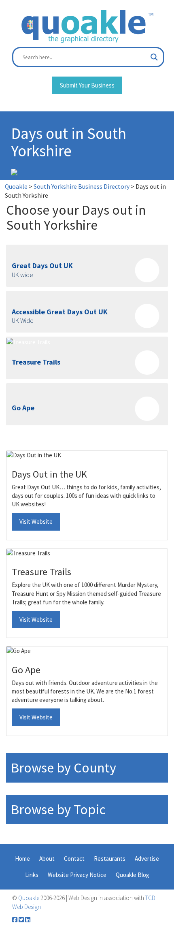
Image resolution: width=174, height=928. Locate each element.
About (47, 858)
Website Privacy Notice (77, 875)
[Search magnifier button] (154, 57)
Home (22, 858)
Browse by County (63, 767)
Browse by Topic (58, 809)
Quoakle (28, 898)
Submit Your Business (87, 85)
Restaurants (109, 858)
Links (31, 875)
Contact (74, 858)
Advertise (147, 858)
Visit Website (36, 521)
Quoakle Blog (132, 875)
